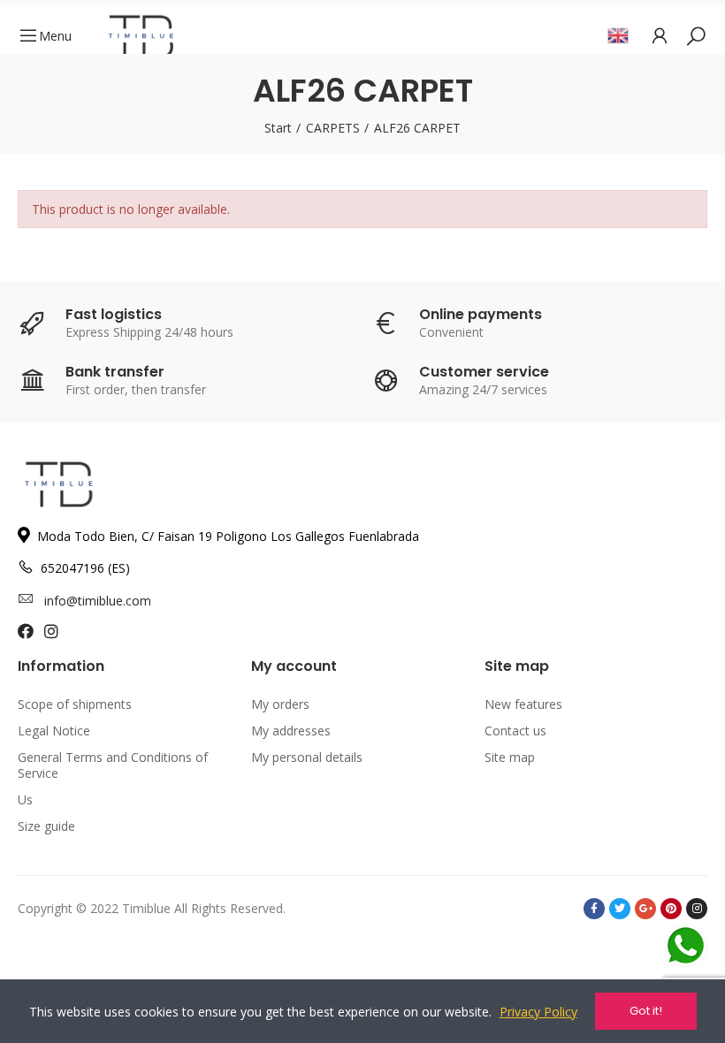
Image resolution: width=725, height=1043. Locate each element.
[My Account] (659, 35)
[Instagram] (696, 908)
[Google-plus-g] (645, 908)
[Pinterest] (671, 908)
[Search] (695, 35)
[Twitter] (619, 908)
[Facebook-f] (594, 908)
